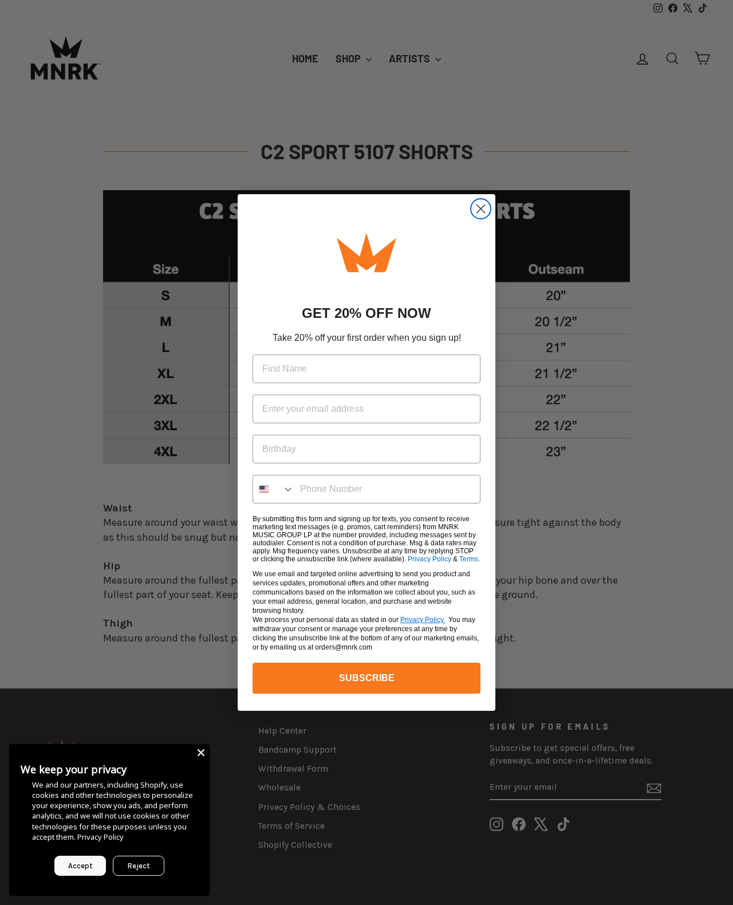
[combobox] (273, 489)
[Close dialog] (481, 209)
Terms (468, 559)
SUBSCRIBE (367, 678)
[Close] (201, 752)
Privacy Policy (429, 559)
